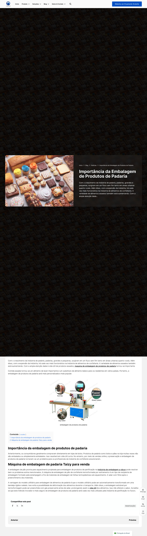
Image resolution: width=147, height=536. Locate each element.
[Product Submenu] (29, 4)
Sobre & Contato (57, 4)
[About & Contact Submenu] (65, 4)
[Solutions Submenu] (40, 4)
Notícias (93, 165)
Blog (45, 4)
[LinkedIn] (22, 505)
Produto (24, 4)
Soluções (35, 4)
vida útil (93, 488)
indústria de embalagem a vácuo (112, 470)
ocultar (22, 434)
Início (17, 4)
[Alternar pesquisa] (70, 4)
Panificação (130, 506)
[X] (17, 505)
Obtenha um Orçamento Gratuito (127, 4)
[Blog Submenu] (48, 4)
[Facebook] (12, 505)
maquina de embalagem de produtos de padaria (95, 366)
